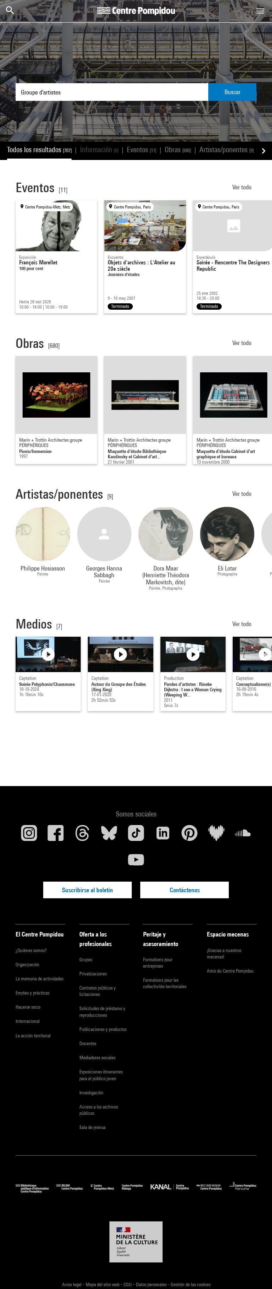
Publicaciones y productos (102, 1029)
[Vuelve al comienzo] (255, 1272)
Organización (27, 964)
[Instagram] (29, 835)
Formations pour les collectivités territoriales (164, 983)
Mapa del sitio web (103, 1284)
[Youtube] (136, 862)
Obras (178, 149)
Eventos (141, 149)
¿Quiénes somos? (31, 950)
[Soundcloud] (243, 835)
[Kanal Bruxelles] (173, 1191)
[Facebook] (55, 835)
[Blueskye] (109, 835)
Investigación (91, 1092)
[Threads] (82, 835)
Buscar (232, 92)
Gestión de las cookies (190, 1284)
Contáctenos (185, 890)
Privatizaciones (93, 973)
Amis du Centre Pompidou (230, 971)
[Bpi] (36, 1191)
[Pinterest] (189, 835)
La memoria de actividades (39, 978)
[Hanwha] (243, 1191)
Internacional (28, 1021)
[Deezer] (216, 835)
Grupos (85, 959)
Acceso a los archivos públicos (98, 1110)
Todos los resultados (39, 149)
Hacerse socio (28, 1007)
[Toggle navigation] (260, 11)
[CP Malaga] (136, 1191)
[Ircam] (73, 1191)
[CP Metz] (106, 1191)
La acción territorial (33, 1035)
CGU (128, 1284)
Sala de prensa (92, 1127)
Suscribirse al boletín (87, 890)
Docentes (87, 1043)
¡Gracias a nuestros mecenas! (224, 953)
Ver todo (242, 187)
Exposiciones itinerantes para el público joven (101, 1075)
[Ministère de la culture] (136, 1241)
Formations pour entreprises (157, 963)
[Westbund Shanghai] (213, 1191)
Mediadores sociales (97, 1057)
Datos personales (152, 1284)
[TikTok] (136, 835)
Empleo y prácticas (32, 993)
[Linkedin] (162, 835)
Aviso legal (72, 1284)
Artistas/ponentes (226, 149)
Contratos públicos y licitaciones (97, 991)
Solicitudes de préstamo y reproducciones (102, 1012)
